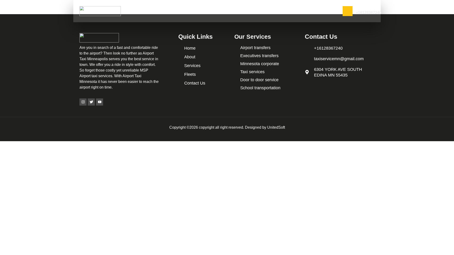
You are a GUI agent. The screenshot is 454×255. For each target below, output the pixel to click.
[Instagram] (83, 102)
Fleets (273, 11)
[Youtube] (99, 102)
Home (145, 11)
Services (182, 11)
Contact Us (295, 11)
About (162, 11)
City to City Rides (213, 11)
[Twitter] (91, 102)
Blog (315, 11)
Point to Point (247, 11)
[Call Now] (348, 11)
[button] (183, 11)
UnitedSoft (276, 127)
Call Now (362, 8)
